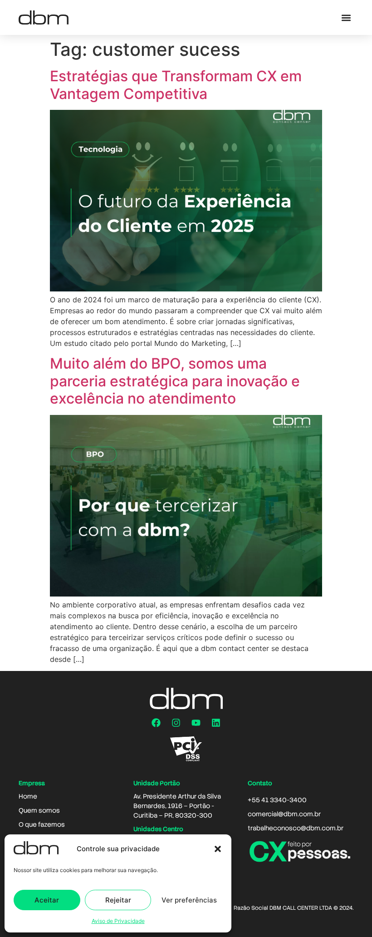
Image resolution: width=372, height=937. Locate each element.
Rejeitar (118, 900)
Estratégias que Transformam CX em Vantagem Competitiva (176, 84)
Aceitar (46, 900)
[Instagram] (176, 722)
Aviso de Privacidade (118, 920)
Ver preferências (189, 900)
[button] (217, 848)
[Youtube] (196, 722)
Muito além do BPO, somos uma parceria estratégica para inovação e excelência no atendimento (175, 381)
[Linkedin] (215, 722)
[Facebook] (156, 722)
